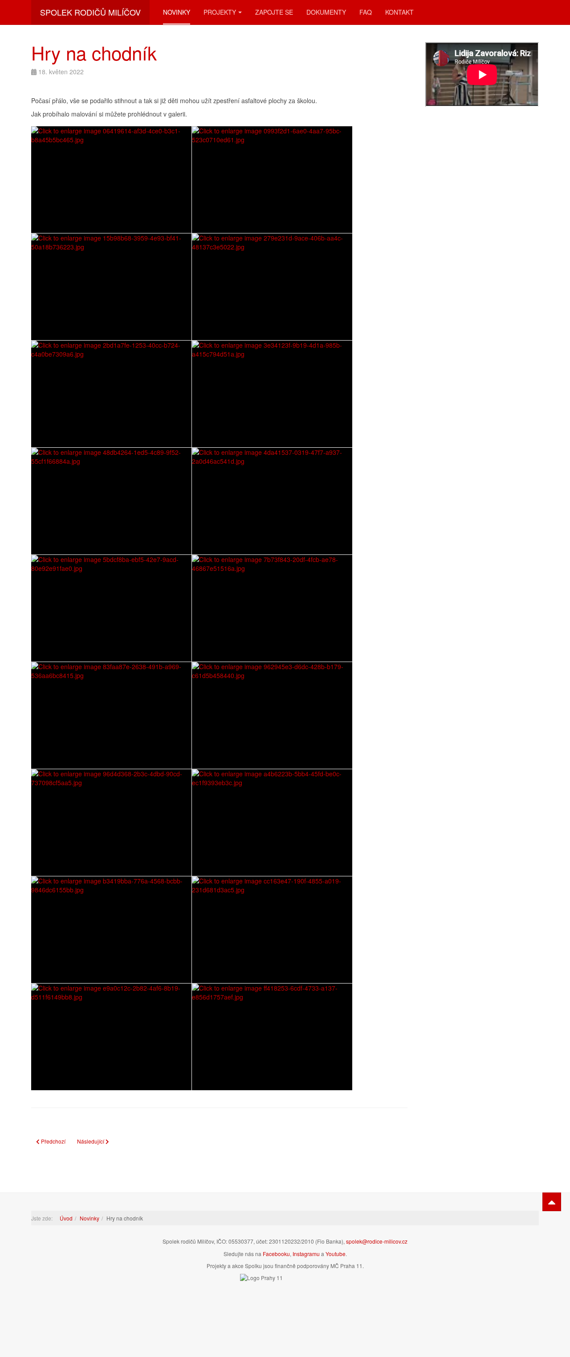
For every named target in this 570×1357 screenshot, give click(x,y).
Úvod (66, 1218)
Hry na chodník (94, 52)
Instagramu (306, 1253)
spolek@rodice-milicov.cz (376, 1241)
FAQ (365, 12)
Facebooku (276, 1253)
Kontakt (399, 12)
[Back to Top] (551, 1201)
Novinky (176, 12)
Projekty (220, 12)
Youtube (336, 1253)
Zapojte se (274, 12)
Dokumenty (326, 12)
